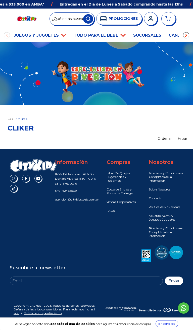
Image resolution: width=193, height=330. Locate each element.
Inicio (11, 119)
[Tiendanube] (121, 310)
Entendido (166, 323)
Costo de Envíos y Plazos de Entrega (120, 191)
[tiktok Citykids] (13, 188)
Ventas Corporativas (121, 202)
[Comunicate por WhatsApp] (183, 308)
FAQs (111, 211)
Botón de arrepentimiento (43, 313)
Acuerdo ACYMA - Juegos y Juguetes (162, 217)
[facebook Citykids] (26, 178)
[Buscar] (88, 19)
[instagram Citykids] (13, 178)
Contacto (155, 198)
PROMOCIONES (123, 18)
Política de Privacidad (164, 207)
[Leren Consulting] (159, 310)
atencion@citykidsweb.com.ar (77, 199)
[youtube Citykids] (38, 178)
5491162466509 (66, 190)
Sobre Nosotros (159, 189)
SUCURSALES (147, 35)
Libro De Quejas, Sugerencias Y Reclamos (118, 176)
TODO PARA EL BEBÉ (96, 35)
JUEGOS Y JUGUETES (37, 35)
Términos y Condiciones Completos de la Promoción (166, 176)
